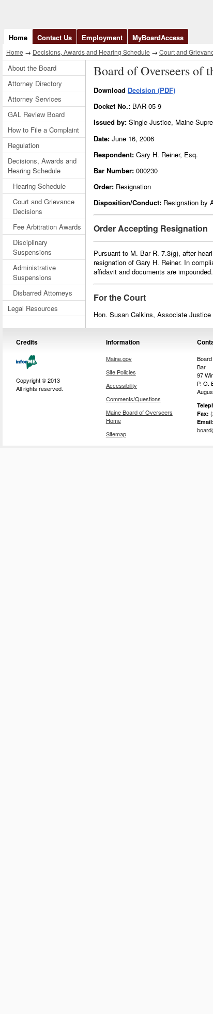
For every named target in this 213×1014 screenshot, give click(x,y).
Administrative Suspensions (34, 272)
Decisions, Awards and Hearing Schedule (91, 51)
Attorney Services (35, 99)
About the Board (32, 68)
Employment (102, 37)
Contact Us (54, 37)
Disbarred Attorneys (42, 293)
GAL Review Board (36, 114)
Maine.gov (119, 358)
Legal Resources (33, 308)
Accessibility (121, 385)
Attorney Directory (35, 83)
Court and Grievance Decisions (43, 206)
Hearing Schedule (39, 186)
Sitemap (116, 434)
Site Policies (121, 372)
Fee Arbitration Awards (47, 227)
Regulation (23, 145)
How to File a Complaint (43, 130)
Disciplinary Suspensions (32, 247)
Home (18, 37)
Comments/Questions (133, 399)
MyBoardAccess (158, 37)
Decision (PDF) (151, 90)
